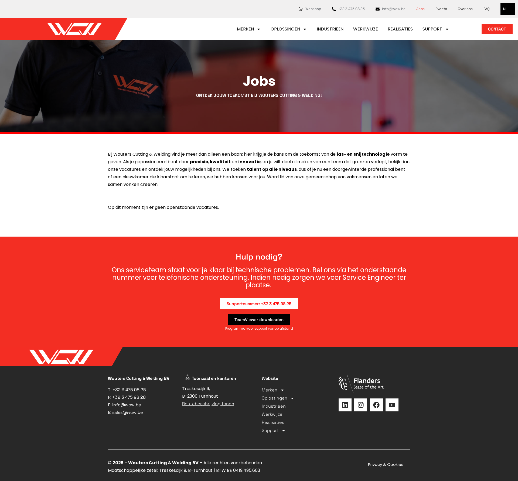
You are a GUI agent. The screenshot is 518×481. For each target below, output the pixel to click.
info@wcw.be (126, 405)
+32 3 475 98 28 (129, 397)
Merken (245, 29)
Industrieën (330, 29)
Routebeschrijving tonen (208, 404)
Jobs (420, 8)
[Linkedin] (345, 404)
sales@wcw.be (127, 412)
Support (432, 29)
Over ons (465, 8)
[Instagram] (360, 404)
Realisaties (400, 29)
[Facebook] (376, 404)
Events (441, 8)
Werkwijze (365, 29)
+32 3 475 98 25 (129, 390)
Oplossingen (285, 29)
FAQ (486, 8)
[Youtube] (392, 404)
